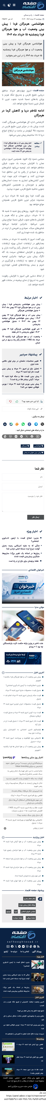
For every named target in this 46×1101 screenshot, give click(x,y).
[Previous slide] (41, 589)
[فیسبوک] (31, 436)
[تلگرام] (21, 436)
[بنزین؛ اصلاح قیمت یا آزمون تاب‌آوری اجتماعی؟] (37, 964)
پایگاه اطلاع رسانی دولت (27, 905)
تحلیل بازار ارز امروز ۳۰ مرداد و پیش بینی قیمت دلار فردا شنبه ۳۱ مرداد (20, 370)
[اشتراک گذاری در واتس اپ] (23, 424)
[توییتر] (27, 436)
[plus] (17, 401)
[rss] (38, 946)
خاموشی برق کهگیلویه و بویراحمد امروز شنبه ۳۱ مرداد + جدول (22, 740)
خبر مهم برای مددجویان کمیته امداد (28, 875)
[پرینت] (5, 424)
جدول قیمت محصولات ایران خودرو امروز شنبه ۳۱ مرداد (22, 706)
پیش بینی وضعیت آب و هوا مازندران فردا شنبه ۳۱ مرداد (22, 869)
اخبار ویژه (40, 956)
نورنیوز (9, 911)
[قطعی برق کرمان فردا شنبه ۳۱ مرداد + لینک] (8, 1046)
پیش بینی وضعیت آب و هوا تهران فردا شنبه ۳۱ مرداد (22, 882)
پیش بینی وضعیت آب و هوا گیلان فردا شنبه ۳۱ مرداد (22, 843)
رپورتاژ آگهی (37, 951)
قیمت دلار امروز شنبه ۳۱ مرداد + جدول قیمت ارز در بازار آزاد (22, 723)
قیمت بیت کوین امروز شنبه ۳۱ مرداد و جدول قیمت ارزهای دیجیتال (22, 714)
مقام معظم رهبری (29, 898)
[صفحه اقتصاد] (33, 5)
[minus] (10, 401)
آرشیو (6, 951)
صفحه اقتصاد (8, 1078)
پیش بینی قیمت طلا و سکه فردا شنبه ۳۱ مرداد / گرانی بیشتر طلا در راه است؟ (20, 378)
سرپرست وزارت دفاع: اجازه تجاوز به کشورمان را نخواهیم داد (24, 1034)
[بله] (11, 424)
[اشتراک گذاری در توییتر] (42, 424)
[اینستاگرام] (16, 436)
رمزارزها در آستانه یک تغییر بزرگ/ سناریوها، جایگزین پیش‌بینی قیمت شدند (20, 555)
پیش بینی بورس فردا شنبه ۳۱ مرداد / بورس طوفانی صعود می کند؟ (20, 386)
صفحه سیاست (17, 918)
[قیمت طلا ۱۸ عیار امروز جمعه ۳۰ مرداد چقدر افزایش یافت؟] (8, 1072)
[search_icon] (4, 5)
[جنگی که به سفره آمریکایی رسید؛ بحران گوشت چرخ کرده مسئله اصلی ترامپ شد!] (37, 977)
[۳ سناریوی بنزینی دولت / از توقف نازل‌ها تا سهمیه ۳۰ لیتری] (23, 625)
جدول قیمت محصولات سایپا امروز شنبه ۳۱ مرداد (23, 690)
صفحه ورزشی (30, 918)
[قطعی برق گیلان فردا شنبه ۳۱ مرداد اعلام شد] (8, 1059)
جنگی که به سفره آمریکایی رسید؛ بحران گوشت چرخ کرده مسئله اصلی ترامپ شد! (21, 547)
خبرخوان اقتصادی (36, 570)
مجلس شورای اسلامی (28, 911)
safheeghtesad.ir (23, 942)
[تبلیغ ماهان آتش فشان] (23, 664)
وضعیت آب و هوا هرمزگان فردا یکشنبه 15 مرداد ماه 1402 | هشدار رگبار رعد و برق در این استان (21, 339)
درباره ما (14, 951)
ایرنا (16, 911)
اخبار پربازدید (38, 837)
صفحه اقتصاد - (38, 90)
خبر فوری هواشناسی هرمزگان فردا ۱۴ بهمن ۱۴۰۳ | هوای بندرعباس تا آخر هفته (20, 330)
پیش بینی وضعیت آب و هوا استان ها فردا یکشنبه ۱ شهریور (22, 748)
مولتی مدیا (39, 607)
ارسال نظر (35, 517)
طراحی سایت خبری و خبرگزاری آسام (20, 1086)
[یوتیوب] (37, 436)
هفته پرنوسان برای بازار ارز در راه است (24, 561)
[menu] (14, 5)
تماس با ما (25, 951)
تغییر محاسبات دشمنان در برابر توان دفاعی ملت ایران (20, 362)
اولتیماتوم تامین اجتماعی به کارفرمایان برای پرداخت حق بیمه (22, 731)
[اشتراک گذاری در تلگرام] (36, 424)
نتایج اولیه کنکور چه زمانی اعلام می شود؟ (30, 1011)
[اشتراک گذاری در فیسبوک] (29, 424)
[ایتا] (17, 424)
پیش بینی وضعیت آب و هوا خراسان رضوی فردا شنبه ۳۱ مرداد (22, 852)
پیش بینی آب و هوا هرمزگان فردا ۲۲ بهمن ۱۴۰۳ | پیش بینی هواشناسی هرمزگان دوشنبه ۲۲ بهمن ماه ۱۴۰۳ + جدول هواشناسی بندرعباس (21, 320)
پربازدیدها (40, 1038)
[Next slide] (5, 589)
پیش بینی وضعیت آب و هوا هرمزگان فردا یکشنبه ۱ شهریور (22, 678)
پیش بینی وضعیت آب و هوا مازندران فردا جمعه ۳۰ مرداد (22, 860)
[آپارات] (34, 946)
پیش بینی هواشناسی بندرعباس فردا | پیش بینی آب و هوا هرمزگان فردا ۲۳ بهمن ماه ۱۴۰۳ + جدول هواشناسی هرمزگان (21, 307)
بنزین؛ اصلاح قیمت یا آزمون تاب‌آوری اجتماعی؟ (20, 540)
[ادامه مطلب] (3, 672)
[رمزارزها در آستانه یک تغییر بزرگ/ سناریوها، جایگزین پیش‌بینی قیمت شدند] (37, 989)
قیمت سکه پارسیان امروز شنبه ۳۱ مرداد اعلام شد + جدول (22, 697)
